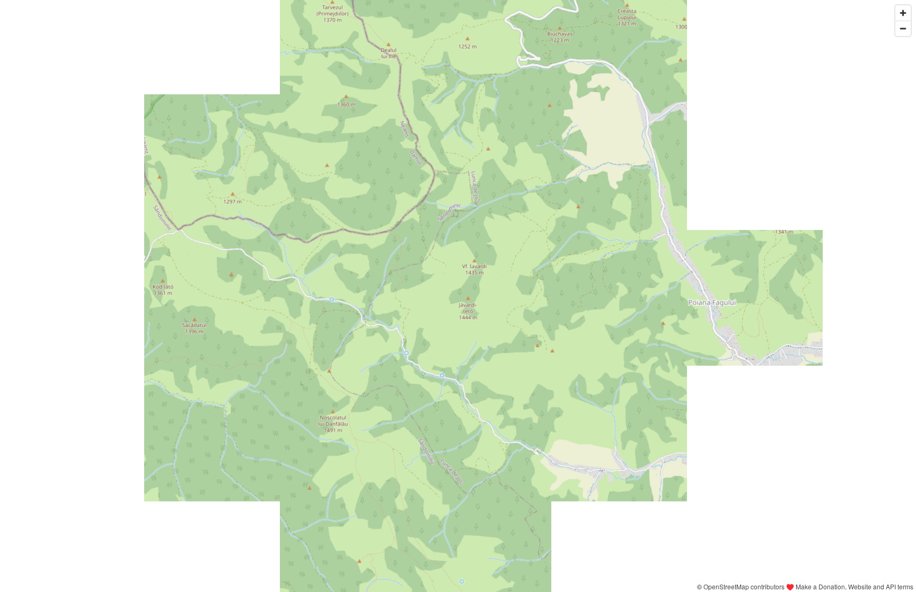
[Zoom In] (903, 13)
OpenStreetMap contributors (744, 586)
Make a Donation (820, 586)
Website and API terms (880, 586)
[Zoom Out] (903, 28)
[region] (458, 296)
